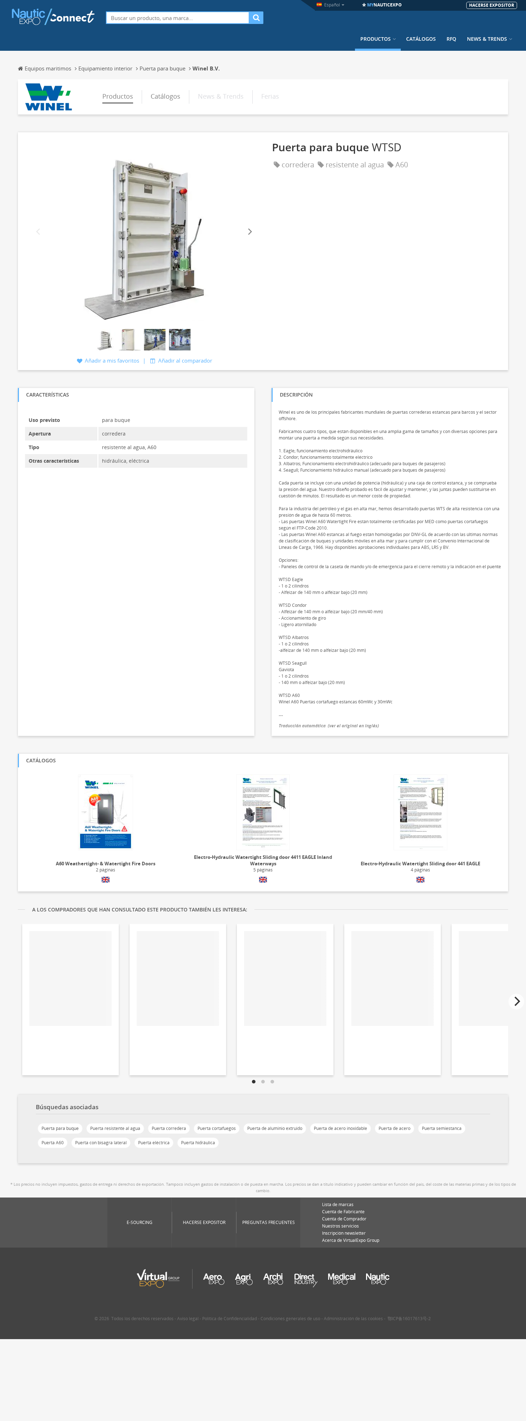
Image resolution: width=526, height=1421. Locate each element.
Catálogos (421, 39)
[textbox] (177, 17)
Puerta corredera (169, 1128)
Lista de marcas (338, 1204)
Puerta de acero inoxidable (340, 1128)
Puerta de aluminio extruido (274, 1128)
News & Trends (487, 39)
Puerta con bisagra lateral (101, 1143)
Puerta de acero (394, 1128)
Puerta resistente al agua (115, 1128)
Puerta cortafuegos (217, 1128)
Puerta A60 (53, 1143)
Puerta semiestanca (442, 1128)
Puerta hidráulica (198, 1143)
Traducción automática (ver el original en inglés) (329, 726)
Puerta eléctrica (154, 1143)
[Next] (249, 231)
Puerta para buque (60, 1128)
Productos (375, 39)
